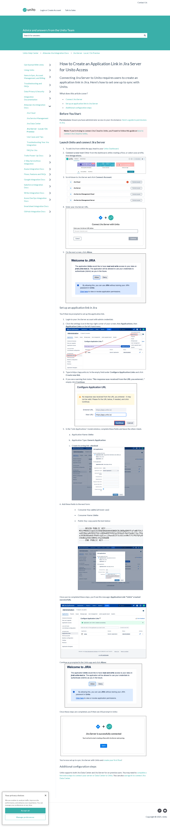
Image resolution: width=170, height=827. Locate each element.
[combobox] (82, 35)
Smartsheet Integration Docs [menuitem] (36, 206)
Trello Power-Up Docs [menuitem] (33, 155)
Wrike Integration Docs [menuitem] (34, 193)
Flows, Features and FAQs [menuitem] (35, 174)
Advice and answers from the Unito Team (48, 30)
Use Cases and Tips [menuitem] (35, 137)
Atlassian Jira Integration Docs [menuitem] (34, 106)
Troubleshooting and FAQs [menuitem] (33, 84)
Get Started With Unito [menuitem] (34, 65)
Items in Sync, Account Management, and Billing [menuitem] (34, 76)
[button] (50, 64)
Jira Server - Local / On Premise (86, 53)
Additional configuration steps (79, 107)
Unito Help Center (30, 53)
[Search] (144, 35)
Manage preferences (25, 817)
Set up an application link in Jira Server (82, 103)
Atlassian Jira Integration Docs (56, 53)
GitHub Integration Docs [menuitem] (34, 211)
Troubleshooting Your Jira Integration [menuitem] (38, 143)
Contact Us (142, 2)
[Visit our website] (160, 811)
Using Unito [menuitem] (29, 70)
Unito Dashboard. (111, 148)
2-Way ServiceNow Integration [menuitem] (32, 162)
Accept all (25, 811)
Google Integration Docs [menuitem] (34, 179)
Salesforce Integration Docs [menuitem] (33, 186)
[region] (25, 808)
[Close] (45, 795)
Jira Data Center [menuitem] (34, 123)
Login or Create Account (50, 10)
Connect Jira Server (74, 99)
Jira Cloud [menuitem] (31, 113)
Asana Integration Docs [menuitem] (34, 169)
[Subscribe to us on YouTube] (165, 811)
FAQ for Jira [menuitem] (32, 150)
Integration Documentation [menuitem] (30, 98)
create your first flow (112, 760)
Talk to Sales (70, 10)
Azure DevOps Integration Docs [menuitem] (35, 199)
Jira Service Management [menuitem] (37, 118)
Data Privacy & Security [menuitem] (34, 91)
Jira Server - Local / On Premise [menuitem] (37, 130)
